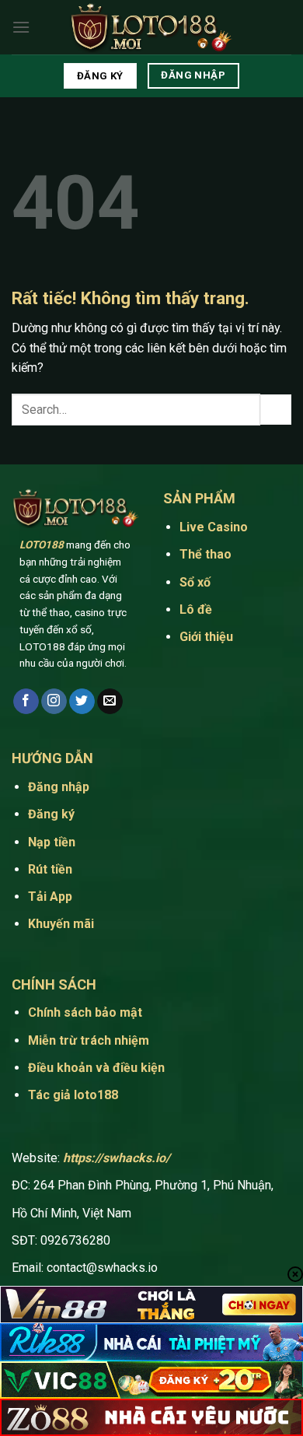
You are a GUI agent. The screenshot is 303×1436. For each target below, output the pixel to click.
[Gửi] (275, 409)
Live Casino (215, 527)
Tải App (51, 896)
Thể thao (207, 554)
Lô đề (195, 609)
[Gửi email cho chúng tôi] (110, 701)
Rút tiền (50, 869)
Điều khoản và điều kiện (96, 1067)
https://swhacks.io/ (116, 1158)
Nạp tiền (51, 842)
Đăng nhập (58, 786)
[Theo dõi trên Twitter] (82, 701)
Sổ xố (195, 582)
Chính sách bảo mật (85, 1012)
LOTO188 (41, 544)
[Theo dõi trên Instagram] (54, 701)
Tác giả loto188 (73, 1095)
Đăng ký (51, 814)
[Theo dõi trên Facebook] (26, 701)
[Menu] (21, 27)
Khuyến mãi (61, 923)
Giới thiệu (206, 636)
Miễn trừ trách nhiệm (88, 1040)
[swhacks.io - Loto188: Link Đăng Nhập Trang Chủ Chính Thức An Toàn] (151, 28)
